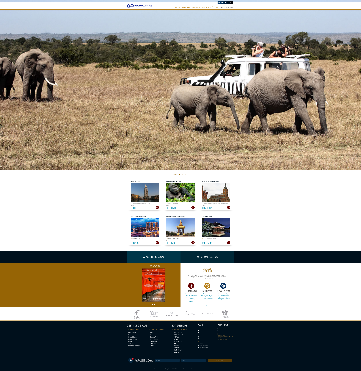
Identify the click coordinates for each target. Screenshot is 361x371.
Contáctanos (221, 330)
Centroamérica (154, 343)
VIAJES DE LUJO (178, 350)
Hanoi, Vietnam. (132, 332)
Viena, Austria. (132, 335)
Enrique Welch (191, 369)
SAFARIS (176, 339)
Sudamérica (153, 341)
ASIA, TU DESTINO (178, 332)
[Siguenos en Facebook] (228, 2)
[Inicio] (219, 2)
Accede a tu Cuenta (155, 256)
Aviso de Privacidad (204, 347)
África (151, 332)
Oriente (152, 345)
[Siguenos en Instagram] (231, 2)
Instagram (202, 338)
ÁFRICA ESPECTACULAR (180, 335)
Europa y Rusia (154, 337)
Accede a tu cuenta (203, 330)
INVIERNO (176, 352)
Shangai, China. (132, 337)
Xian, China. (131, 343)
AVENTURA (176, 337)
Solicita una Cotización (223, 328)
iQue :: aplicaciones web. (201, 369)
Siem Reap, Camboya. (134, 345)
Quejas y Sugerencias (204, 345)
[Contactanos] (222, 2)
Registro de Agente (209, 256)
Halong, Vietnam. (132, 339)
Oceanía (152, 335)
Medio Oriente (154, 339)
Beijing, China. (132, 341)
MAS (157, 207)
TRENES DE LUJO (178, 341)
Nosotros (201, 343)
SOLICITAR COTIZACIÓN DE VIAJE (210, 7)
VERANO (176, 343)
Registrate (202, 332)
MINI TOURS (177, 348)
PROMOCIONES (196, 7)
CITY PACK (176, 345)
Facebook (201, 337)
